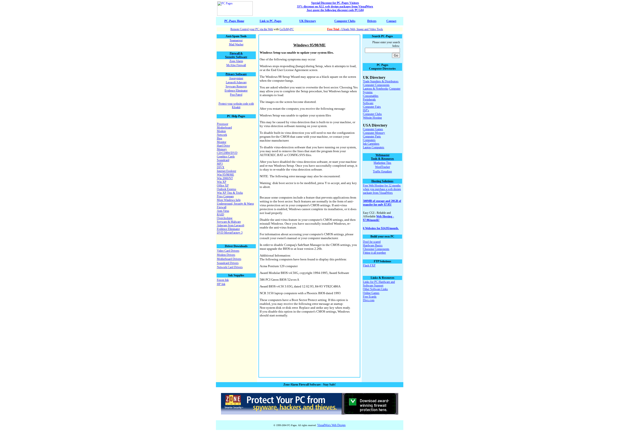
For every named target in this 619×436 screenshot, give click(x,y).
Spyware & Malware (229, 221)
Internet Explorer (226, 171)
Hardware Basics (373, 245)
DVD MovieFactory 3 (230, 232)
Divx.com (368, 300)
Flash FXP (369, 265)
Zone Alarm (236, 61)
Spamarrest (236, 40)
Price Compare (225, 196)
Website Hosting (372, 117)
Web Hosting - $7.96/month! (378, 218)
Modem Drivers (226, 255)
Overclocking (224, 218)
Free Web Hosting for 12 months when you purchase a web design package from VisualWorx (382, 189)
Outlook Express (226, 189)
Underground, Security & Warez (235, 203)
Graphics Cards (226, 156)
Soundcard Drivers (228, 263)
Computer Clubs (344, 21)
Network (222, 134)
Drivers (371, 21)
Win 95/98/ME (225, 174)
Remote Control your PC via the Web (251, 29)
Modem (221, 131)
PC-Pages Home (234, 21)
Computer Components (376, 85)
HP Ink (221, 284)
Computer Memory (374, 133)
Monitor (221, 142)
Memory (222, 149)
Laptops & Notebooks (375, 88)
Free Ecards (369, 296)
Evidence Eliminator (236, 90)
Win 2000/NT (225, 178)
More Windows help (229, 200)
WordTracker (382, 167)
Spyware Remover (236, 86)
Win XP (221, 182)
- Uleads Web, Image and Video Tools (355, 29)
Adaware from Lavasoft (230, 225)
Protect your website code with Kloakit (236, 105)
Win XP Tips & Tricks (230, 192)
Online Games (371, 293)
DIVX (220, 167)
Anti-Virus (223, 211)
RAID (220, 214)
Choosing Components (376, 249)
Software (368, 103)
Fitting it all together (374, 252)
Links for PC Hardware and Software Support (379, 283)
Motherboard (224, 127)
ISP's (366, 110)
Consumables (370, 96)
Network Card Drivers (230, 267)
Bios (219, 138)
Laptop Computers (373, 147)
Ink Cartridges (371, 143)
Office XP (223, 185)
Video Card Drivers (228, 250)
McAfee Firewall (236, 65)
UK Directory (307, 21)
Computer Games (373, 129)
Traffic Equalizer (382, 171)
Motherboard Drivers (229, 259)
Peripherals (369, 99)
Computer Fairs (372, 106)
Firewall (221, 207)
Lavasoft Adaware (236, 82)
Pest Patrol (236, 94)
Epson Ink (223, 280)
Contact (391, 21)
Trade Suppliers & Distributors (380, 81)
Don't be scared (372, 241)
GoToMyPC (287, 29)
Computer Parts (372, 136)
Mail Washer (236, 44)
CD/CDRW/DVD (227, 153)
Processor (222, 124)
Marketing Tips (382, 162)
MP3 (220, 163)
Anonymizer (236, 78)
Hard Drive (223, 145)
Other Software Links (375, 289)
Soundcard (223, 160)
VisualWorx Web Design (331, 425)
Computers (369, 140)
